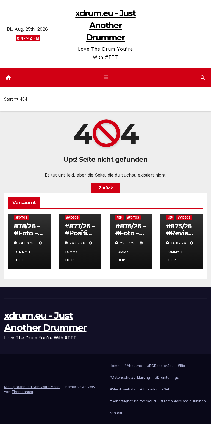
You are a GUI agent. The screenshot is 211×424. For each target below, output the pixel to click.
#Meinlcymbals (122, 389)
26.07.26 (78, 243)
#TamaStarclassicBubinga (183, 401)
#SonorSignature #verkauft (133, 401)
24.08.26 (27, 243)
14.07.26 (179, 243)
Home (115, 365)
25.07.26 (128, 243)
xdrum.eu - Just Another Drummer (105, 25)
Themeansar (22, 391)
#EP (119, 217)
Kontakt (116, 413)
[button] (203, 77)
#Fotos (21, 217)
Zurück (106, 188)
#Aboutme (133, 365)
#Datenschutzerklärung (130, 377)
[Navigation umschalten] (106, 77)
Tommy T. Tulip (23, 256)
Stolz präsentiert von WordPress (32, 386)
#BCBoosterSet (160, 365)
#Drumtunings (167, 377)
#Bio (181, 365)
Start (8, 99)
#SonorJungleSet (154, 389)
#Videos (72, 217)
